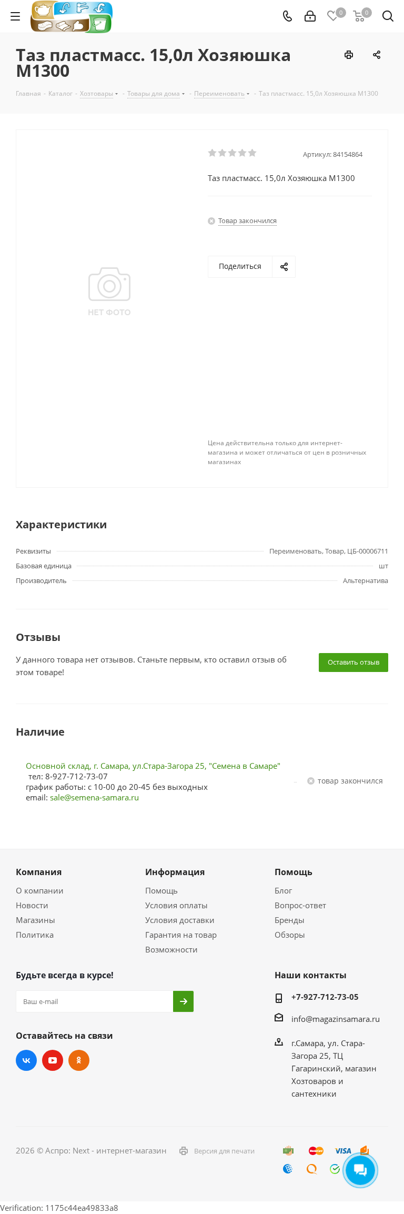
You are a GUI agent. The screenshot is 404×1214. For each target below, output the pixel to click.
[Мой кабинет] (310, 16)
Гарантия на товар (181, 934)
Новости (32, 905)
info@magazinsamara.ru (335, 1019)
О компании (40, 890)
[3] (233, 153)
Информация (175, 872)
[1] (213, 153)
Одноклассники (78, 1060)
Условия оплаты (176, 905)
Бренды (290, 920)
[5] (253, 153)
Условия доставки (180, 920)
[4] (243, 153)
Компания (39, 872)
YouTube (52, 1060)
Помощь (161, 890)
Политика (35, 934)
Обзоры (290, 934)
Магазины (35, 920)
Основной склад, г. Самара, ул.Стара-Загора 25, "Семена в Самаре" (153, 765)
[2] (223, 153)
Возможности (171, 949)
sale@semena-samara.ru (94, 797)
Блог (283, 890)
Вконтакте (26, 1060)
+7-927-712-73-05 (325, 996)
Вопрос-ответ (300, 905)
